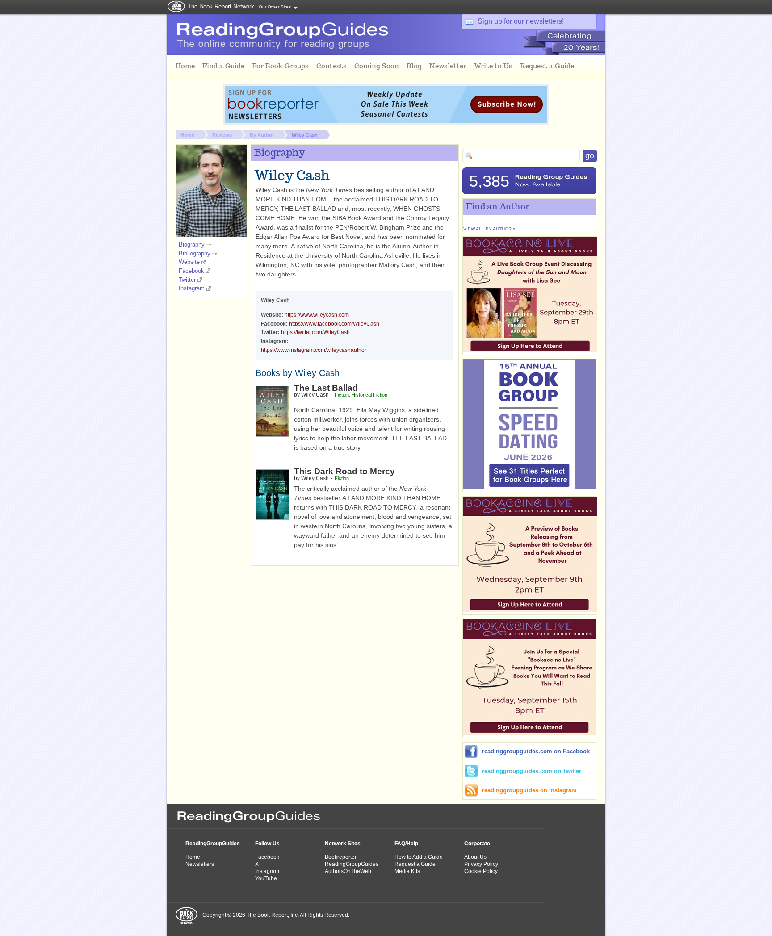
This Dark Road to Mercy (344, 471)
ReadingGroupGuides (212, 843)
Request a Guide (415, 864)
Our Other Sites (275, 6)
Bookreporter (341, 857)
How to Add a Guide (418, 857)
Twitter (187, 279)
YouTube (266, 878)
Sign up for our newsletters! (521, 21)
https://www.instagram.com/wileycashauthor (313, 350)
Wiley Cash (305, 135)
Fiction (342, 394)
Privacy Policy (481, 864)
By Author (262, 135)
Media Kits (407, 871)
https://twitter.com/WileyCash (315, 332)
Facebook (191, 270)
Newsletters (199, 864)
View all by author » (489, 228)
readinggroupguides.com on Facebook (536, 751)
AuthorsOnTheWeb (348, 871)
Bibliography (194, 253)
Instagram (192, 288)
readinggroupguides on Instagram (529, 790)
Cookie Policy (481, 871)
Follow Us (267, 843)
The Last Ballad (326, 388)
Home (187, 135)
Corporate (477, 843)
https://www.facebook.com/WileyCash (334, 324)
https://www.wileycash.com (317, 315)
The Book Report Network (221, 6)
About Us (475, 857)
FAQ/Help (406, 843)
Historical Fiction (369, 394)
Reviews (222, 135)
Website (189, 262)
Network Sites (343, 843)
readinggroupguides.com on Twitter (531, 771)
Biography (192, 244)
